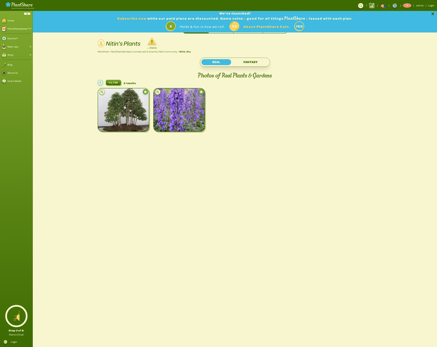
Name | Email (16, 334)
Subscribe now (132, 19)
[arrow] (27, 13)
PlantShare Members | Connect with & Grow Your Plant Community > (145, 51)
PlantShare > (104, 51)
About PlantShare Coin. (266, 27)
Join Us (420, 5)
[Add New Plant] (100, 82)
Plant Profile (120, 125)
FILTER (113, 82)
